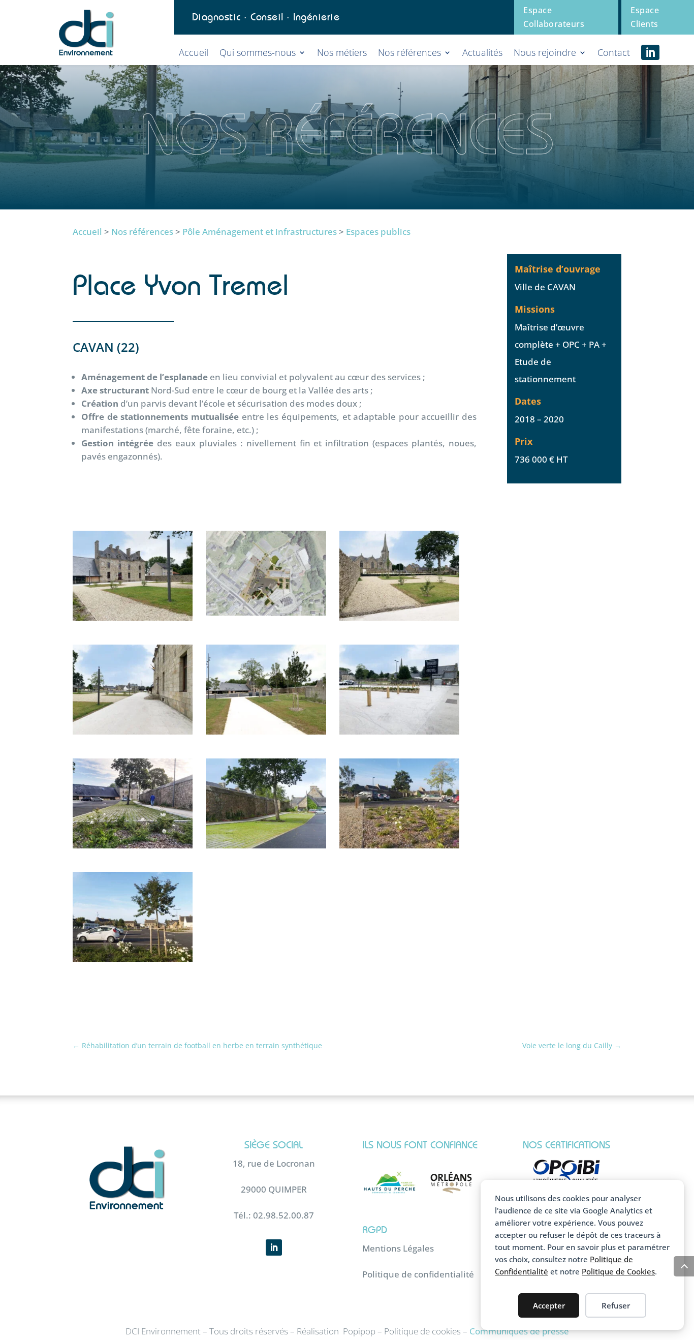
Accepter (549, 1305)
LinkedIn (650, 52)
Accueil (87, 231)
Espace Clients (644, 17)
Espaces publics (378, 231)
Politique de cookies (422, 1331)
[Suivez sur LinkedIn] (274, 1247)
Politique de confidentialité (418, 1274)
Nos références (142, 231)
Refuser (616, 1305)
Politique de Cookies (618, 1271)
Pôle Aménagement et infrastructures (259, 231)
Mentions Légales (398, 1248)
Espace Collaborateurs (553, 17)
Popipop (359, 1331)
